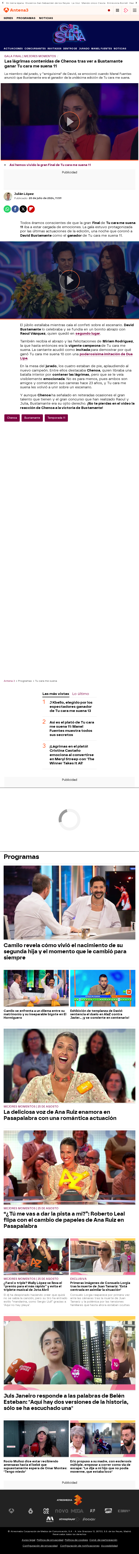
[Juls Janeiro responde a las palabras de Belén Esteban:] (69, 1353)
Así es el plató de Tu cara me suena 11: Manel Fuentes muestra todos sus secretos (72, 728)
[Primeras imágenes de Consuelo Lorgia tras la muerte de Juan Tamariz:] (102, 1257)
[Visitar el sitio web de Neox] (46, 1511)
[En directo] (109, 10)
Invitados (54, 48)
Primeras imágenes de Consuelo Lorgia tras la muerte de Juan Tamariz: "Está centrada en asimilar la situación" (100, 1286)
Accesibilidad (109, 1545)
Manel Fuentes (101, 48)
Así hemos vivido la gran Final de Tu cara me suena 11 (50, 165)
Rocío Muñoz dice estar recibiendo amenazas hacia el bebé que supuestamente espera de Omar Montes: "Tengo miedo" (35, 1466)
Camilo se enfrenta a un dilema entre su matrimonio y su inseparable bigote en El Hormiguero (35, 1014)
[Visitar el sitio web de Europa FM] (124, 1511)
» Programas (24, 680)
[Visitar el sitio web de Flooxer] (89, 1519)
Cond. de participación (103, 1540)
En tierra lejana (15, 3)
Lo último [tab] (80, 694)
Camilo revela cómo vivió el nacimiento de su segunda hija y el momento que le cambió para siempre (65, 951)
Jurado (84, 48)
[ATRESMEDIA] (69, 1500)
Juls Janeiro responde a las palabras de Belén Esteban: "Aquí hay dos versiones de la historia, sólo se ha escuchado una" (66, 1402)
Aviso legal (28, 1540)
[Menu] (134, 10)
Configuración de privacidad (40, 1545)
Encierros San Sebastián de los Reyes (48, 3)
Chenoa (12, 417)
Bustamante (32, 417)
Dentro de (70, 48)
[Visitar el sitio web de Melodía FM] (50, 1519)
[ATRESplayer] (126, 10)
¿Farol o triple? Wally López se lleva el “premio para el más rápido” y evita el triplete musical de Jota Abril (33, 1286)
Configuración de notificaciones (80, 1545)
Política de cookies (76, 1540)
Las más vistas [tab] (55, 694)
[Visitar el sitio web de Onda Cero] (108, 1511)
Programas (26, 18)
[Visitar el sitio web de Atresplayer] (69, 1519)
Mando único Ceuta (93, 3)
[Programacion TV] (117, 10)
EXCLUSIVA (78, 1278)
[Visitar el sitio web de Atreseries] (93, 1511)
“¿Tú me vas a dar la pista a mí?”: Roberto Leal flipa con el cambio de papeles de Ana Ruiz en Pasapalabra (64, 1220)
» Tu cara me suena (45, 680)
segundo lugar (87, 334)
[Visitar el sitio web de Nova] (61, 1511)
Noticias (46, 18)
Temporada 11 (56, 417)
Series (8, 18)
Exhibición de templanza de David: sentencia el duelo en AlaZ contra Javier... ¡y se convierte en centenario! (99, 1014)
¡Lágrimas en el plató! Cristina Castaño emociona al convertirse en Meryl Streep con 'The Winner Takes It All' (72, 754)
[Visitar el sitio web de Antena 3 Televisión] (15, 1511)
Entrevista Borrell (117, 3)
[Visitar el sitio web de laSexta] (30, 1511)
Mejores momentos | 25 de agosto (31, 1106)
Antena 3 (9, 680)
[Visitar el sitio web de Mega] (77, 1511)
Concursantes (35, 48)
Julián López (24, 194)
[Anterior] (2, 3)
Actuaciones (13, 48)
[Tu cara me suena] (69, 43)
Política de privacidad (50, 1540)
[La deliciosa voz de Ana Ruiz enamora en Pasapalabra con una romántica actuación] (69, 1066)
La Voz (76, 3)
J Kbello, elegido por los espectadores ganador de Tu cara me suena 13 (71, 706)
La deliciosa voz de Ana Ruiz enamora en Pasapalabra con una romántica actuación (60, 1115)
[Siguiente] (136, 3)
